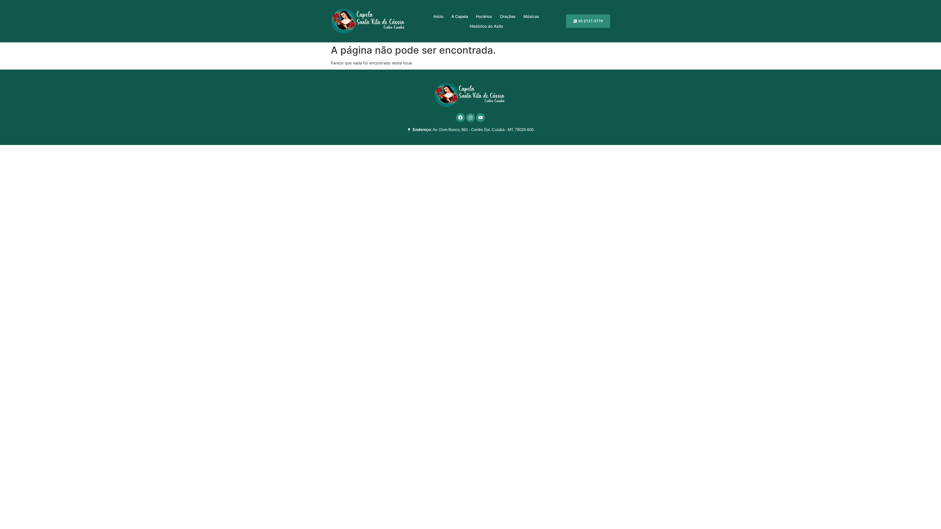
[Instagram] (470, 117)
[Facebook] (460, 117)
